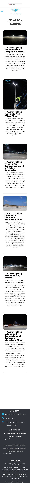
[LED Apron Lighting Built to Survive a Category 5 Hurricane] (15, 37)
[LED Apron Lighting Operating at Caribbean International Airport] (15, 203)
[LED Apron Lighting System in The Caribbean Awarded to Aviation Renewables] (15, 152)
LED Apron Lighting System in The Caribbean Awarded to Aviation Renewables (14, 166)
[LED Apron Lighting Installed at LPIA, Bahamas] (15, 263)
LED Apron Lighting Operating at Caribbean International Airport (14, 216)
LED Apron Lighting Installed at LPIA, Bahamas (13, 275)
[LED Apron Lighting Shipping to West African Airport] (15, 94)
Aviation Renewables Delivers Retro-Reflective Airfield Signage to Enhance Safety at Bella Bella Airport (15, 448)
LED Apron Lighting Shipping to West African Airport (13, 114)
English (13, 4)
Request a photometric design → (15, 482)
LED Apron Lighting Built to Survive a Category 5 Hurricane (15, 49)
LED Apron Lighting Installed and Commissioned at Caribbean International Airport (14, 336)
